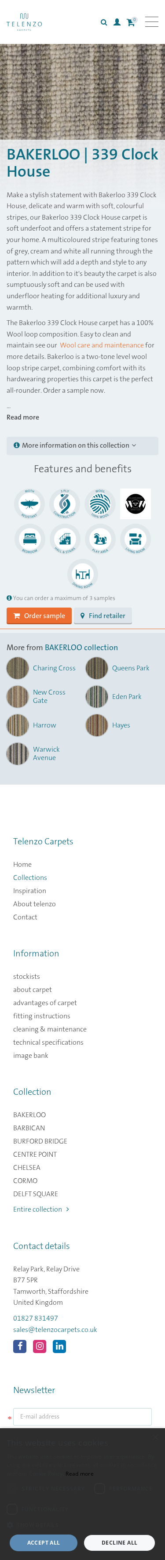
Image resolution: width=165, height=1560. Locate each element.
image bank (30, 1056)
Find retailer (107, 616)
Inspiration (29, 891)
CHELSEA (26, 1168)
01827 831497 (35, 1318)
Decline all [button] (119, 1542)
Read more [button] (23, 417)
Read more (80, 1473)
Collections (30, 878)
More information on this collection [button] (75, 445)
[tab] (82, 446)
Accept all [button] (43, 1542)
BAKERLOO (29, 1115)
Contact (25, 917)
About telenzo (34, 904)
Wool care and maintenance (101, 345)
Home (22, 865)
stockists (26, 977)
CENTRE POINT (35, 1154)
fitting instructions (41, 1016)
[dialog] (82, 1494)
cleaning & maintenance (50, 1029)
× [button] (155, 1437)
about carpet (32, 990)
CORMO (25, 1181)
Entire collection (37, 1209)
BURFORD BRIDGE (40, 1141)
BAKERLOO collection (81, 648)
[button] (82, 1525)
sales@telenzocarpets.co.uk (55, 1330)
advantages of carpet (45, 1003)
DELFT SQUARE (35, 1194)
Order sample (44, 616)
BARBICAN (29, 1128)
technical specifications (48, 1042)
